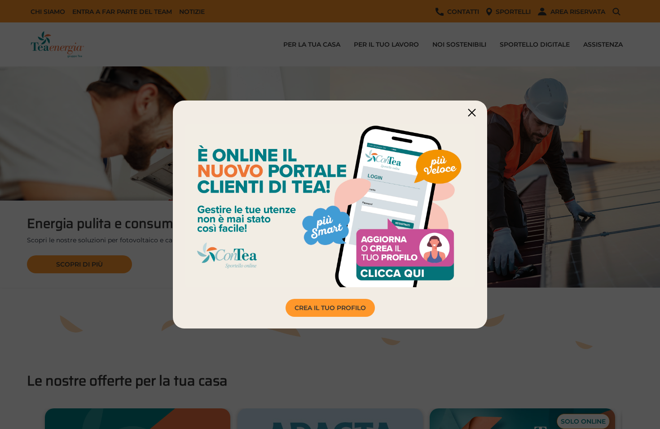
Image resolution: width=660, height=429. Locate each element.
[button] (472, 112)
